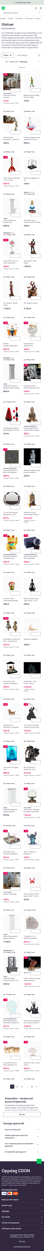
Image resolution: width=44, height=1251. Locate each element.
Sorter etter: (14, 62)
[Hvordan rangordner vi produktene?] (6, 62)
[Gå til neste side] (37, 1087)
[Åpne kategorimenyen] (40, 8)
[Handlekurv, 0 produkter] (35, 8)
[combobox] (22, 13)
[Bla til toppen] (39, 1161)
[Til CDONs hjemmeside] (3, 8)
